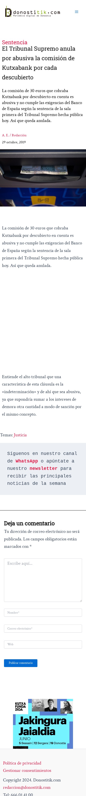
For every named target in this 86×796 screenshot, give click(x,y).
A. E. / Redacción (14, 135)
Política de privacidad (22, 763)
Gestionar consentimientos (27, 770)
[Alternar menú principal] (76, 11)
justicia (20, 435)
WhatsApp (27, 461)
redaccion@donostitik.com (27, 787)
